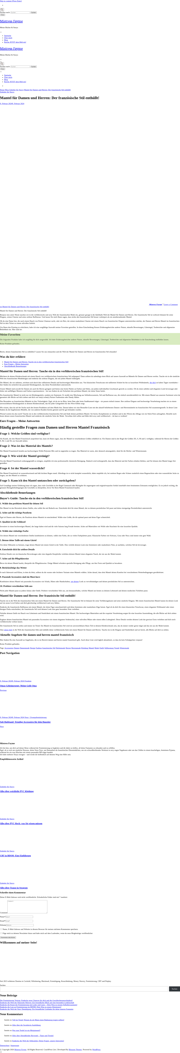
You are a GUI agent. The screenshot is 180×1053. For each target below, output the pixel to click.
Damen (16, 648)
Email (2, 921)
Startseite (7, 36)
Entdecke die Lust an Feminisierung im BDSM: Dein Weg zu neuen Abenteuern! (30, 1007)
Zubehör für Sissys (7, 92)
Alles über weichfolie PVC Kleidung (17, 791)
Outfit (101, 648)
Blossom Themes (75, 1050)
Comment (3, 913)
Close (2, 15)
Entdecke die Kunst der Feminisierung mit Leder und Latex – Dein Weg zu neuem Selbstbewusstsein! (38, 1005)
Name (2, 917)
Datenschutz (4, 1045)
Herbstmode (60, 648)
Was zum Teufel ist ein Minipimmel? (26, 1030)
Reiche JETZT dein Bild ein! (15, 42)
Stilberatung (109, 648)
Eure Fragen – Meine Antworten (16, 364)
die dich (153, 383)
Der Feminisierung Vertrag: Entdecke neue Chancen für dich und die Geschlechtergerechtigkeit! (36, 1000)
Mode (97, 648)
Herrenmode (76, 648)
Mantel (91, 648)
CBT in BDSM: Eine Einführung (15, 855)
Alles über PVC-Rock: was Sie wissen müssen (21, 823)
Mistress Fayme (11, 21)
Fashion (39, 648)
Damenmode (24, 648)
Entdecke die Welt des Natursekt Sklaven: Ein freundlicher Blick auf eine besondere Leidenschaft (37, 1003)
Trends (116, 648)
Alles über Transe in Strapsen (14, 888)
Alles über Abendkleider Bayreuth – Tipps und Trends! (33, 1036)
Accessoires (8, 648)
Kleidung (84, 648)
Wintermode (124, 648)
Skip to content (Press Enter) (11, 1)
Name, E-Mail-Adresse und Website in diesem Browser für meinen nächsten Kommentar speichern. (40, 929)
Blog (6, 40)
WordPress (96, 1050)
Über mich (8, 38)
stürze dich (8, 630)
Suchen (3, 985)
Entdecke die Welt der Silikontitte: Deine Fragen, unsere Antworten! (38, 1041)
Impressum (15, 1045)
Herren (68, 648)
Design (32, 648)
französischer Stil (48, 648)
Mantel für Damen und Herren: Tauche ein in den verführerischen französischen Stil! (36, 362)
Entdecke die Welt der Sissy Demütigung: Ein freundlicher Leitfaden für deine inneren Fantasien (36, 1009)
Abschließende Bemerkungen (15, 366)
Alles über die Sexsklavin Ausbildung (26, 1025)
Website (3, 925)
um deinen (75, 581)
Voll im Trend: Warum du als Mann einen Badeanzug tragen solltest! (38, 1020)
